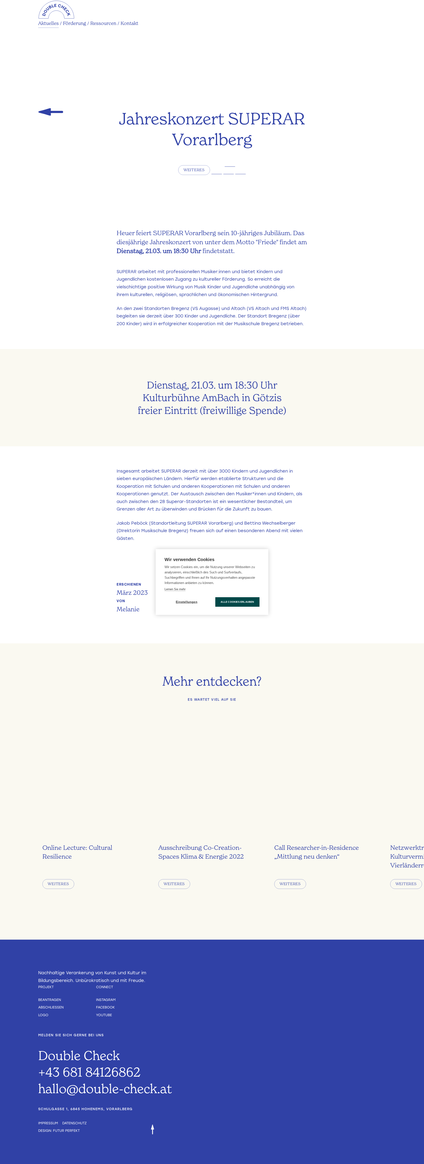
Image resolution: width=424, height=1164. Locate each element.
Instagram (106, 1000)
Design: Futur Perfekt (59, 1130)
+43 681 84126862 (89, 1072)
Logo (43, 1015)
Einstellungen (186, 602)
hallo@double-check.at (105, 1088)
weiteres (194, 170)
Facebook (105, 1007)
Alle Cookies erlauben (237, 602)
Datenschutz (74, 1123)
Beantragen (49, 1000)
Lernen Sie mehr (175, 589)
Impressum (48, 1123)
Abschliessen (51, 1007)
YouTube (104, 1015)
